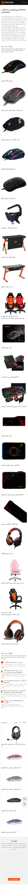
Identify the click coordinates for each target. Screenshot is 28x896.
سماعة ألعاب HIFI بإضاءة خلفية (10, 644)
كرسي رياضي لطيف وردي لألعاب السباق (12, 583)
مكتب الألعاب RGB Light (8, 257)
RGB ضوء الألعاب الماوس (8, 198)
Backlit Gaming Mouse (8, 169)
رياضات (15, 722)
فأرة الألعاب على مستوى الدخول (10, 139)
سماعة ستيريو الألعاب (7, 553)
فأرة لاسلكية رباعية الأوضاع (8, 810)
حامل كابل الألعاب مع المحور (9, 228)
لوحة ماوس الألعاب (6, 347)
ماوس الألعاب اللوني (6, 81)
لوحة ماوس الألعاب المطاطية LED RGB (12, 494)
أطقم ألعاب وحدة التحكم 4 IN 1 (10, 377)
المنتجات (24, 722)
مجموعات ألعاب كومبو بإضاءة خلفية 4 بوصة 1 (13, 406)
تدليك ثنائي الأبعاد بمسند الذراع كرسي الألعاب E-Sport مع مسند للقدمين (12, 317)
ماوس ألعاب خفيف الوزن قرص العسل (12, 110)
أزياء (20, 722)
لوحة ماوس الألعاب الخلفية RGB (10, 465)
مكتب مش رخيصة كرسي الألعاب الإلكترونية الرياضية (10, 613)
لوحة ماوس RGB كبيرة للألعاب (9, 524)
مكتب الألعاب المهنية (6, 287)
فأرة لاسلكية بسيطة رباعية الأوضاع (11, 767)
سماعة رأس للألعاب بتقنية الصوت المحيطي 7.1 (13, 745)
